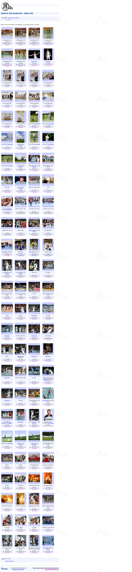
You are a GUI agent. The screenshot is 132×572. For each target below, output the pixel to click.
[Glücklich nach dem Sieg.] (20, 376)
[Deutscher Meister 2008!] (34, 185)
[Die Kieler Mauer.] (48, 228)
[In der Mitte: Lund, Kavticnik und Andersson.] (7, 420)
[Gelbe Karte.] (34, 270)
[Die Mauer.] (48, 270)
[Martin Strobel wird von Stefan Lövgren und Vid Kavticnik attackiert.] (48, 376)
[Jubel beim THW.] (48, 250)
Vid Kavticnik (34, 61)
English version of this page (13, 17)
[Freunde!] (48, 313)
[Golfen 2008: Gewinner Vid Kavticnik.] (34, 164)
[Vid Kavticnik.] (34, 59)
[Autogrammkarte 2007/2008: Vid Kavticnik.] (48, 420)
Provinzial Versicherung (51, 569)
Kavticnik (31, 251)
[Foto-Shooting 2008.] (7, 81)
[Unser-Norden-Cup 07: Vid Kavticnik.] (34, 420)
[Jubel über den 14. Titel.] (20, 207)
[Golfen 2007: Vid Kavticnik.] (7, 441)
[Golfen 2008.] (7, 185)
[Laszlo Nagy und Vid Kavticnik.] (7, 270)
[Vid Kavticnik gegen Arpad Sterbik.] (34, 228)
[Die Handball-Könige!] (34, 463)
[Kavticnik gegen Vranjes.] (34, 504)
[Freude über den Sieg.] (20, 334)
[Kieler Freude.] (48, 334)
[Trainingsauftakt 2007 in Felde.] (48, 441)
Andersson (10, 423)
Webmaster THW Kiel (18, 569)
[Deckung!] (20, 398)
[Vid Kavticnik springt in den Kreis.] (48, 398)
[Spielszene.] (20, 250)
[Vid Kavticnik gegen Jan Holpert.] (48, 546)
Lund (10, 421)
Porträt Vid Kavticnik (9, 561)
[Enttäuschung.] (20, 228)
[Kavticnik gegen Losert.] (34, 250)
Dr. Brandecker (8, 208)
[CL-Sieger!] (7, 525)
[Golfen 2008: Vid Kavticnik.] (34, 122)
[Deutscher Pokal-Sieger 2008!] (7, 292)
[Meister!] (7, 463)
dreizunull (7, 86)
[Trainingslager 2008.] (7, 38)
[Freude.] (7, 354)
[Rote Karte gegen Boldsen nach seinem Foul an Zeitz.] (34, 546)
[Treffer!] (34, 292)
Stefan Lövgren (46, 378)
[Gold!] (48, 185)
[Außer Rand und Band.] (34, 483)
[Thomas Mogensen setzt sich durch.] (34, 398)
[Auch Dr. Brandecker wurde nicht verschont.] (7, 207)
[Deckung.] (34, 376)
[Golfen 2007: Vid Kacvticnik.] (34, 441)
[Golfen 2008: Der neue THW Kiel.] (48, 164)
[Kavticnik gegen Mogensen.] (20, 354)
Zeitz (39, 548)
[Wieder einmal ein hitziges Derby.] (48, 504)
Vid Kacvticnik (35, 444)
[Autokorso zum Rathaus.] (48, 463)
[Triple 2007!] (20, 483)
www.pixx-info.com (8, 44)
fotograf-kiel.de (34, 170)
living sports (34, 65)
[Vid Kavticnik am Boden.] (7, 250)
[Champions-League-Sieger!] (48, 525)
